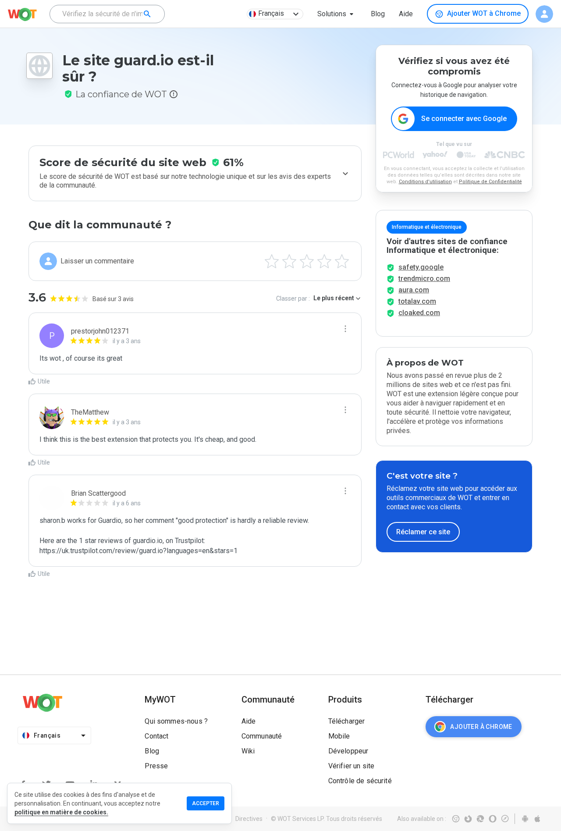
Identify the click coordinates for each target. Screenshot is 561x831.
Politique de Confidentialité (490, 182)
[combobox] (107, 14)
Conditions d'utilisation (425, 182)
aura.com (413, 290)
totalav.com (417, 301)
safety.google (421, 267)
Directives (249, 819)
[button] (337, 14)
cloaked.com (419, 313)
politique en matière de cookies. (61, 812)
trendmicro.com (424, 278)
